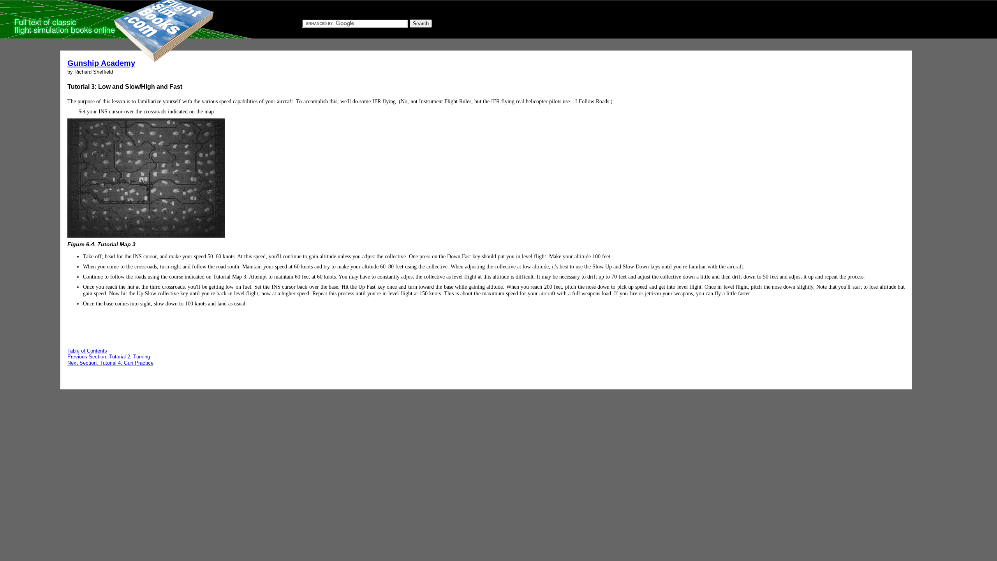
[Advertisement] (835, 131)
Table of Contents (87, 351)
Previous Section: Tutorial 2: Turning (108, 357)
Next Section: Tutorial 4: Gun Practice (110, 363)
